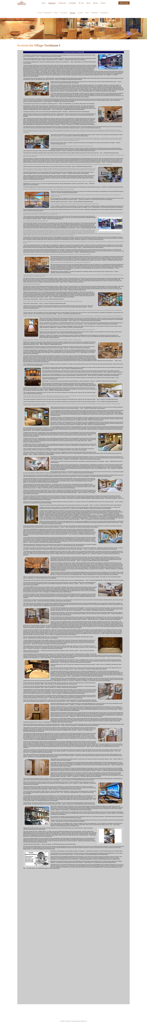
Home (43, 3)
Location (80, 13)
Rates (87, 13)
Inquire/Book (104, 13)
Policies (95, 3)
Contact (102, 3)
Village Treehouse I (44, 13)
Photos (56, 13)
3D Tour (81, 3)
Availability (72, 3)
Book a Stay (124, 3)
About (88, 3)
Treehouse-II (62, 3)
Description (64, 13)
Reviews (72, 13)
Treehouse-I (52, 3)
